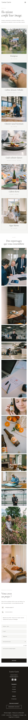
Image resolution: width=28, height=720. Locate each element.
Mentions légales (7, 712)
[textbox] (12, 642)
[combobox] (14, 642)
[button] (14, 267)
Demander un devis (14, 706)
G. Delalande (16, 717)
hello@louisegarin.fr (14, 676)
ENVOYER (14, 660)
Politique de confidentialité (18, 712)
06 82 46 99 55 (14, 675)
